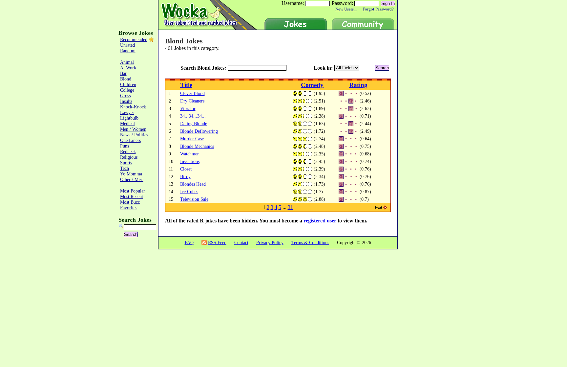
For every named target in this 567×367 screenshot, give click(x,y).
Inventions (190, 161)
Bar (123, 73)
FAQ (189, 242)
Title (186, 84)
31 (290, 207)
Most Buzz (130, 202)
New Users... (346, 9)
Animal (127, 62)
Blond (125, 78)
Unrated (127, 45)
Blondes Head (193, 184)
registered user (320, 220)
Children (128, 84)
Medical (127, 123)
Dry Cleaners (192, 100)
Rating (358, 84)
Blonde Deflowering (199, 131)
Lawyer (127, 112)
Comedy (312, 84)
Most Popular (132, 191)
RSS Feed (217, 242)
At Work (128, 67)
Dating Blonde (193, 123)
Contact (241, 242)
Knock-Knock (133, 106)
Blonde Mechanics (197, 146)
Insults (126, 101)
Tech (124, 168)
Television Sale (194, 199)
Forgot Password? (378, 9)
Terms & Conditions (310, 242)
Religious (128, 157)
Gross (125, 95)
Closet (186, 169)
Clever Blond (192, 93)
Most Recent (131, 196)
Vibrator (188, 108)
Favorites (128, 207)
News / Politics (134, 134)
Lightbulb (129, 118)
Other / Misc (131, 179)
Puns (124, 146)
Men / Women (133, 129)
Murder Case (192, 138)
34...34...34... (193, 116)
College (127, 90)
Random (128, 50)
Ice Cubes (189, 191)
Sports (126, 162)
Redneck (128, 151)
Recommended (133, 39)
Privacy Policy (270, 242)
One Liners (130, 140)
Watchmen (190, 153)
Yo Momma (131, 173)
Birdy (185, 176)
